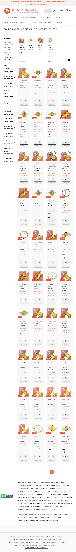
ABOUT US (57, 17)
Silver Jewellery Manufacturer (55, 536)
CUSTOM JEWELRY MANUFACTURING (36, 548)
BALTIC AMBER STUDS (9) (8, 53)
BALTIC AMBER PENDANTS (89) (8, 43)
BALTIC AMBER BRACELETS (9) (8, 58)
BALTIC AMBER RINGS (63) (8, 48)
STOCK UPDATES (45, 17)
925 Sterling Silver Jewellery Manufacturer (21, 542)
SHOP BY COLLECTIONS (28, 17)
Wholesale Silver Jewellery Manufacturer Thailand (51, 542)
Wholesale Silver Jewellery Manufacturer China (27, 545)
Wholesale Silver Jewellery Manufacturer (48, 539)
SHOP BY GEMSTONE (10, 17)
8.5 (21, 137)
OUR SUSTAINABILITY (10, 22)
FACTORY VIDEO (26, 22)
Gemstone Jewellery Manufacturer (23, 539)
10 (49, 137)
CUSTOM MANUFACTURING (42, 22)
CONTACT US (59, 22)
